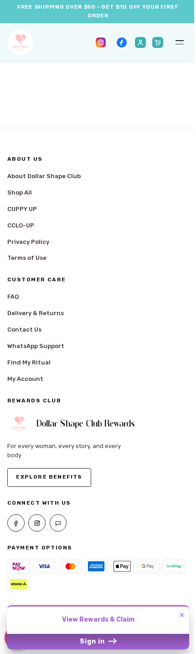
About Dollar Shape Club (44, 176)
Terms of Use (26, 257)
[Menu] (179, 42)
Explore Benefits (49, 477)
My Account (25, 378)
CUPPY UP (22, 209)
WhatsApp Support (35, 346)
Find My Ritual (29, 362)
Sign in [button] (93, 641)
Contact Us (24, 329)
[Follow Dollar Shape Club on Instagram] (100, 42)
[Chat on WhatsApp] (58, 523)
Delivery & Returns (35, 313)
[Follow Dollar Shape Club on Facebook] (121, 42)
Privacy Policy (28, 241)
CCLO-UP (20, 225)
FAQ (13, 296)
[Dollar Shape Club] (20, 42)
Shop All (19, 192)
